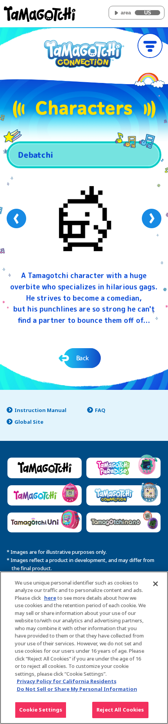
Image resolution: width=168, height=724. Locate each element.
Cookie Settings (41, 709)
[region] (84, 647)
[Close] (155, 583)
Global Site (28, 422)
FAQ (100, 410)
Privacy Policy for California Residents (66, 681)
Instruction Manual (40, 410)
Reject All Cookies (120, 709)
